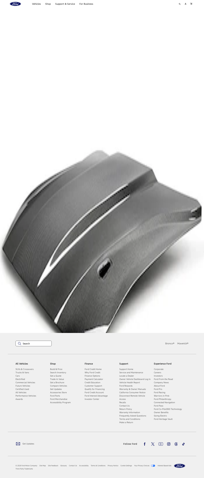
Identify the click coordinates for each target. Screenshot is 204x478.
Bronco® (169, 343)
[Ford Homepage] (179, 466)
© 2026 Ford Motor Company (26, 466)
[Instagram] (168, 444)
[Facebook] (145, 444)
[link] (42, 466)
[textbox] (33, 343)
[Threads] (176, 444)
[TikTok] (183, 444)
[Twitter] (152, 444)
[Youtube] (160, 444)
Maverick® (182, 343)
